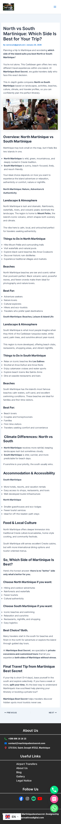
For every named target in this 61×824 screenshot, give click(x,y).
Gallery (20, 776)
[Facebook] (21, 798)
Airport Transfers (26, 763)
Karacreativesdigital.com (30, 817)
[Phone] (54, 790)
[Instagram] (27, 798)
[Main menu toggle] (55, 7)
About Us (22, 768)
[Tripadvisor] (33, 798)
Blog (19, 772)
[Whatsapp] (54, 808)
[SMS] (54, 799)
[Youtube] (40, 798)
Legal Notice (24, 780)
